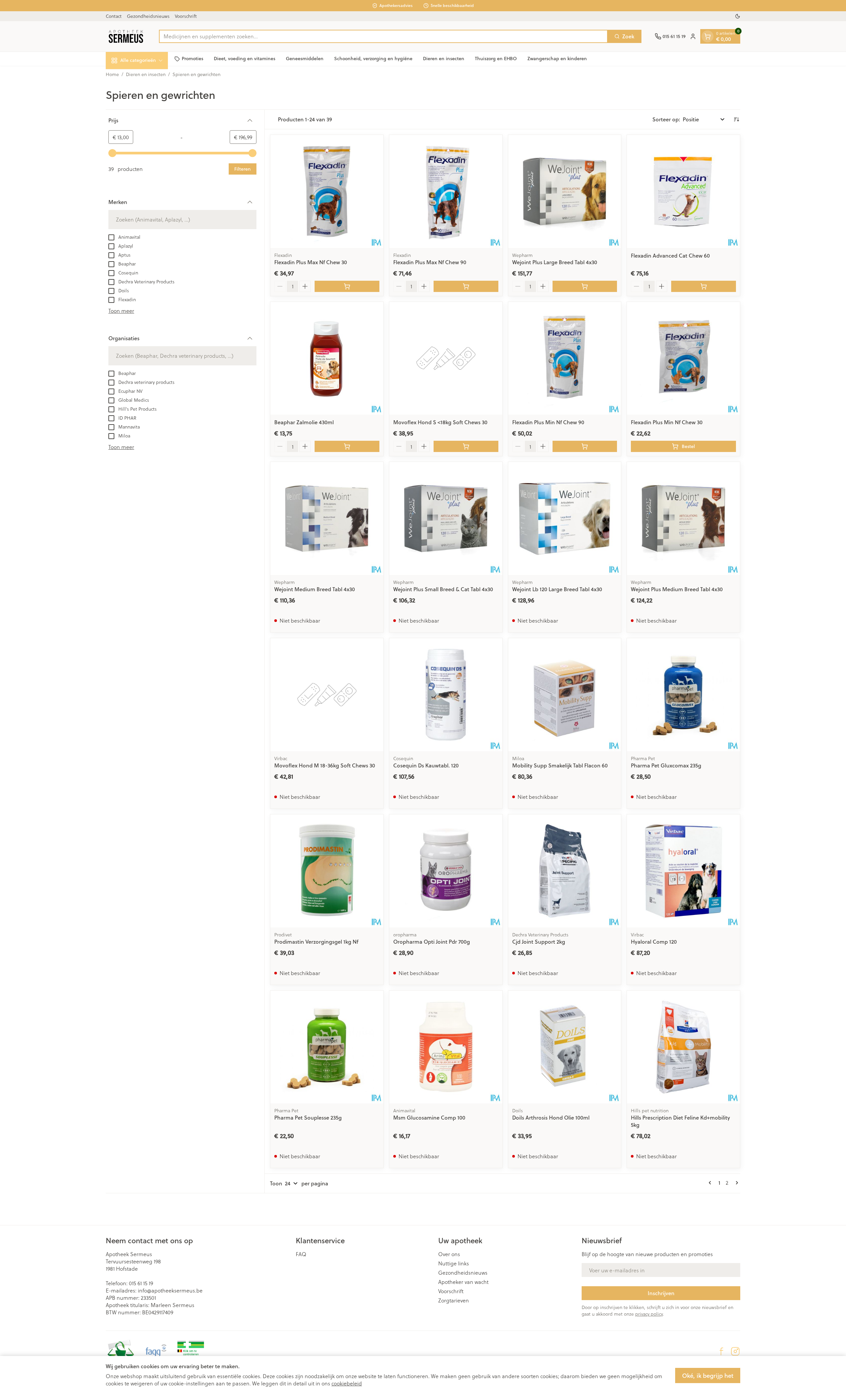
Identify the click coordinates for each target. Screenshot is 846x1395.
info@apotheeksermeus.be (170, 1290)
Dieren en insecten (443, 58)
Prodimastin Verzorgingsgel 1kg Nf (316, 941)
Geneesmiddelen (305, 58)
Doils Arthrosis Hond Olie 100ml (551, 1117)
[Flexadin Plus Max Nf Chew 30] (326, 191)
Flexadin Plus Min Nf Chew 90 (548, 422)
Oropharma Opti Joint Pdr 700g (431, 941)
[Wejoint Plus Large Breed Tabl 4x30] (564, 191)
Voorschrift (186, 16)
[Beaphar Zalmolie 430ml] (326, 358)
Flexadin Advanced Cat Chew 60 (670, 255)
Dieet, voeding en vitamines (244, 58)
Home (112, 74)
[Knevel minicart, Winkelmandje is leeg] (707, 36)
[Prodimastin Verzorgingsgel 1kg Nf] (326, 870)
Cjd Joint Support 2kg (538, 941)
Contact (114, 16)
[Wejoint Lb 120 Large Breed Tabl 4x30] (564, 518)
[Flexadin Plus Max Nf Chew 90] (445, 191)
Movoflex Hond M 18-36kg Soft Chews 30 (324, 765)
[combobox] (383, 36)
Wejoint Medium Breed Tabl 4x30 (314, 589)
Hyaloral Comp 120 (654, 941)
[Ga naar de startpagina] (126, 36)
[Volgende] (735, 1183)
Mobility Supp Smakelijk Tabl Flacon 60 (560, 765)
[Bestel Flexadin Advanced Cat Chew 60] (703, 286)
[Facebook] (721, 1351)
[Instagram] (735, 1351)
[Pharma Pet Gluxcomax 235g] (683, 694)
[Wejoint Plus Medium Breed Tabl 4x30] (683, 518)
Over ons (449, 1254)
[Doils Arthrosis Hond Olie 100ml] (564, 1047)
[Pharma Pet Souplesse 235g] (326, 1047)
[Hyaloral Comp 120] (683, 870)
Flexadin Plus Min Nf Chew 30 (667, 422)
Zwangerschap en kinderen (557, 58)
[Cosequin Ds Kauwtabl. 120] (445, 694)
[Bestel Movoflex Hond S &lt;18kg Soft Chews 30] (466, 446)
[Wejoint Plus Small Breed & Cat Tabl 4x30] (445, 518)
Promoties (192, 58)
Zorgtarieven (453, 1300)
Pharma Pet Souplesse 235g (308, 1117)
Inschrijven (661, 1293)
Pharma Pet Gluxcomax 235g (666, 765)
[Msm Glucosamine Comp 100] (445, 1047)
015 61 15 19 (141, 1283)
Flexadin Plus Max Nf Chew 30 (310, 262)
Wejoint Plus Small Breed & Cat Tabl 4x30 (443, 589)
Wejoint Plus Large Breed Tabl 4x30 (554, 262)
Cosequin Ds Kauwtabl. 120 (426, 765)
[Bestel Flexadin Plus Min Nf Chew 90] (585, 446)
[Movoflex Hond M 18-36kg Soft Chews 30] (326, 694)
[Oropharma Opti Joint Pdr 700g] (445, 870)
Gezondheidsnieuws (148, 16)
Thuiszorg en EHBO (496, 58)
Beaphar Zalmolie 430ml (304, 422)
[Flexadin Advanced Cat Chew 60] (683, 191)
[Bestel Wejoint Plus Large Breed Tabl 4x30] (585, 286)
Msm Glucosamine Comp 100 (429, 1117)
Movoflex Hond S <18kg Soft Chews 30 (440, 422)
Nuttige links (453, 1263)
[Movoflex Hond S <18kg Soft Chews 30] (445, 358)
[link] (711, 1183)
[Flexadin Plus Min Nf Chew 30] (683, 358)
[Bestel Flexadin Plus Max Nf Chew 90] (466, 286)
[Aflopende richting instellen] (736, 119)
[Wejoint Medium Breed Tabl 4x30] (326, 518)
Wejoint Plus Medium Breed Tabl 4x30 (677, 589)
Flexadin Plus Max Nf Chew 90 (429, 262)
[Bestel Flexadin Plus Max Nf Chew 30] (347, 286)
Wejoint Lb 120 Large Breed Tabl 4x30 (557, 589)
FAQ (301, 1254)
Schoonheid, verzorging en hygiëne (373, 58)
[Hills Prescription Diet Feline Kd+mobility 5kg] (683, 1047)
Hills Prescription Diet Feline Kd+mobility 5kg (680, 1121)
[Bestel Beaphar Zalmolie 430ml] (347, 446)
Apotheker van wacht (463, 1282)
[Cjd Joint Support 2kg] (564, 870)
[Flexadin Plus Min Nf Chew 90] (564, 358)
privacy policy (649, 1313)
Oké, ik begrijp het (707, 1375)
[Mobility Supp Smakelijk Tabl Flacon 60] (564, 694)
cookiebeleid (346, 1383)
